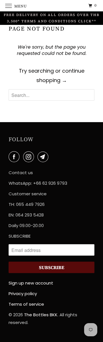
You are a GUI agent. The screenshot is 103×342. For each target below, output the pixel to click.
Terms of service (26, 304)
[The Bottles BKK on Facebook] (15, 156)
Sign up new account (31, 283)
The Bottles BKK (41, 315)
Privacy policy (23, 294)
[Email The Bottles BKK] (44, 156)
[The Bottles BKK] (51, 5)
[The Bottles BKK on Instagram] (29, 156)
